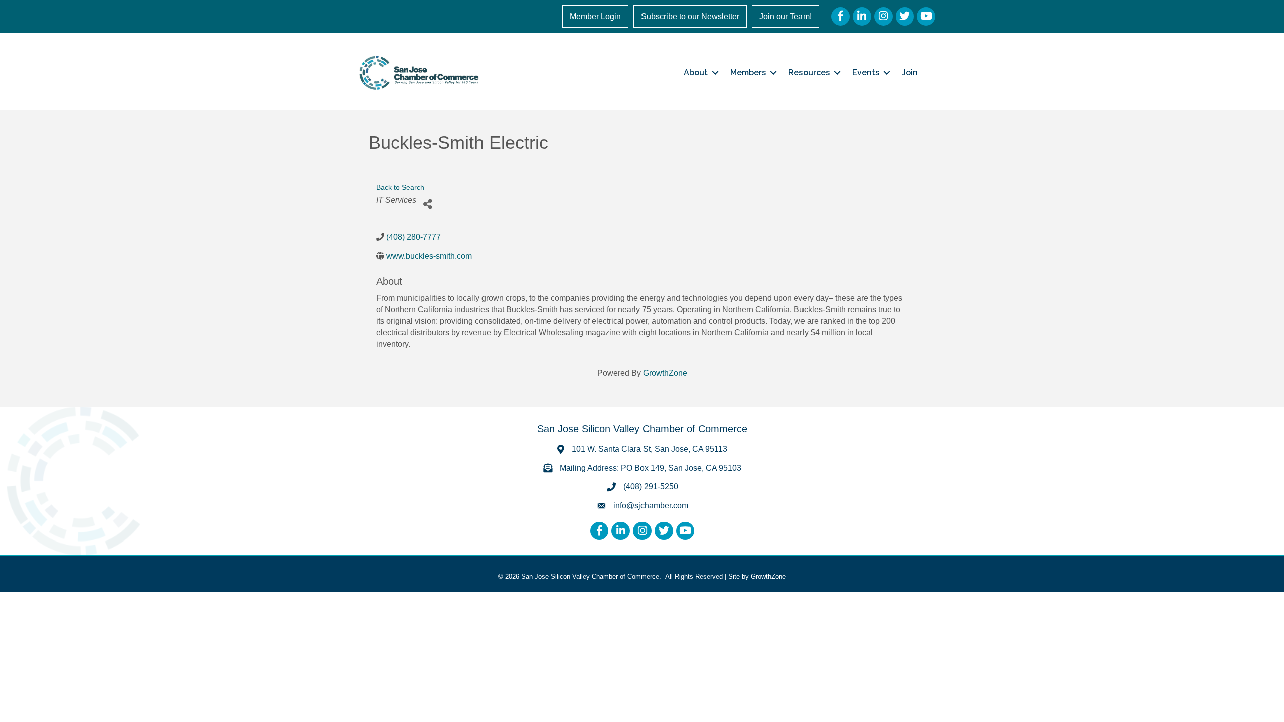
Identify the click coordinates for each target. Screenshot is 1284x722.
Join (910, 72)
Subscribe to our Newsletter (690, 16)
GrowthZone (665, 373)
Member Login (595, 16)
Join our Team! (785, 16)
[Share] (427, 204)
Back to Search (400, 187)
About (696, 72)
